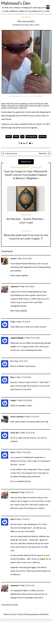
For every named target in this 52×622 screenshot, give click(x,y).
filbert (8, 136)
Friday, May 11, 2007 (32, 25)
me (22, 136)
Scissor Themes (18, 614)
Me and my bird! (14, 96)
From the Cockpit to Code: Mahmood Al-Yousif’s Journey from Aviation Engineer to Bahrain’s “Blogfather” (26, 175)
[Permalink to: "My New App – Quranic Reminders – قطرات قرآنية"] (26, 198)
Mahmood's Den (15, 3)
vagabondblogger (17, 338)
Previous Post (11, 154)
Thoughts (26, 17)
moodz (13, 259)
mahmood (18, 25)
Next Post (43, 154)
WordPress (44, 614)
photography (31, 136)
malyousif (39, 96)
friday (16, 136)
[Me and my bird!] (26, 62)
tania (12, 452)
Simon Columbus (17, 417)
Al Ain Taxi (14, 433)
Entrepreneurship (19, 167)
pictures (42, 136)
